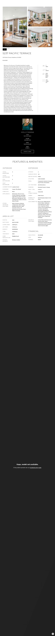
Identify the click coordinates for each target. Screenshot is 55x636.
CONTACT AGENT (27, 151)
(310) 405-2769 (27, 139)
